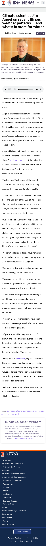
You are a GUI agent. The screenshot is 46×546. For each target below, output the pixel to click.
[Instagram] (40, 33)
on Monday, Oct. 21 (18, 160)
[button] (43, 2)
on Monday (20, 358)
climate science (30, 411)
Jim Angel (14, 414)
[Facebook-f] (43, 33)
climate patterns (14, 411)
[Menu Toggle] (38, 2)
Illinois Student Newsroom (24, 438)
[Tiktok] (37, 33)
